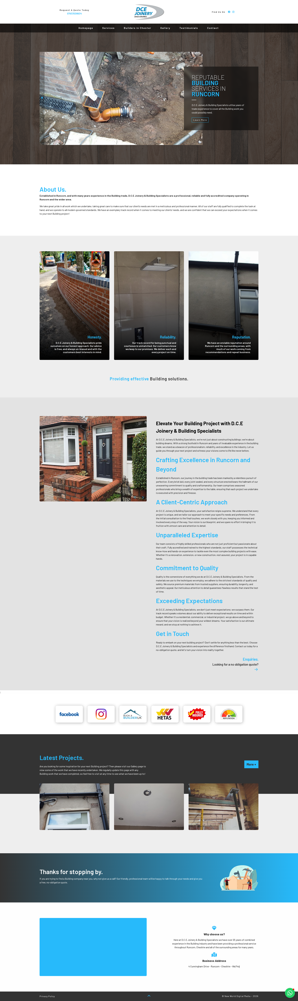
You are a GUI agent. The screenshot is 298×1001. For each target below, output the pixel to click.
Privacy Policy (47, 996)
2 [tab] (42, 98)
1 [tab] (42, 92)
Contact (213, 27)
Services (108, 27)
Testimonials (188, 27)
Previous (135, 497)
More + (251, 764)
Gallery (165, 27)
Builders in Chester (137, 27)
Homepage (86, 27)
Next (143, 497)
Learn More (200, 120)
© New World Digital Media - (240, 996)
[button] (290, 993)
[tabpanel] (121, 98)
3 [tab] (42, 104)
